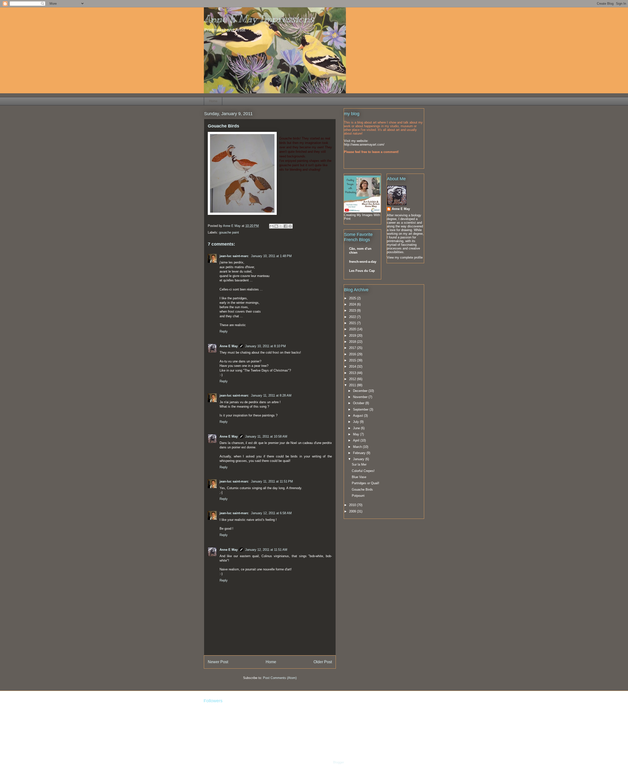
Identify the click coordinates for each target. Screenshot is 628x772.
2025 (353, 298)
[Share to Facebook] (285, 226)
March (358, 447)
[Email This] (271, 226)
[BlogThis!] (276, 226)
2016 (353, 354)
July (356, 422)
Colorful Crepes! (363, 471)
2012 (353, 379)
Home (213, 101)
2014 (353, 366)
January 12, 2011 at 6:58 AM (271, 513)
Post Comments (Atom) (280, 678)
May (356, 434)
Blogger (338, 762)
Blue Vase (359, 477)
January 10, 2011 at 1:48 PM (271, 256)
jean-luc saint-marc (234, 256)
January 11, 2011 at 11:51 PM (272, 481)
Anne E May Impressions (259, 19)
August (358, 415)
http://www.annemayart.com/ (364, 144)
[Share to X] (280, 226)
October (359, 403)
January (359, 459)
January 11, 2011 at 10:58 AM (266, 436)
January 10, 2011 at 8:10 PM (265, 346)
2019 (353, 335)
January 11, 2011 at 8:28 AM (271, 395)
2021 (353, 323)
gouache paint (229, 232)
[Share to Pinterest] (290, 226)
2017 (353, 348)
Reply (224, 331)
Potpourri (358, 495)
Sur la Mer (359, 464)
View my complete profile (405, 257)
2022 (353, 317)
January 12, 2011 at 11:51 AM (266, 549)
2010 (353, 505)
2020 (353, 329)
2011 (353, 385)
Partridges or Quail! (365, 483)
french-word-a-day (362, 261)
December (360, 391)
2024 (353, 304)
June (357, 428)
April (356, 440)
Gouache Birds (362, 489)
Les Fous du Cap (362, 271)
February (359, 453)
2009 (353, 511)
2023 (353, 310)
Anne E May (229, 346)
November (360, 397)
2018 (353, 342)
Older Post (323, 662)
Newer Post (218, 662)
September (361, 409)
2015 (353, 360)
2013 (353, 373)
